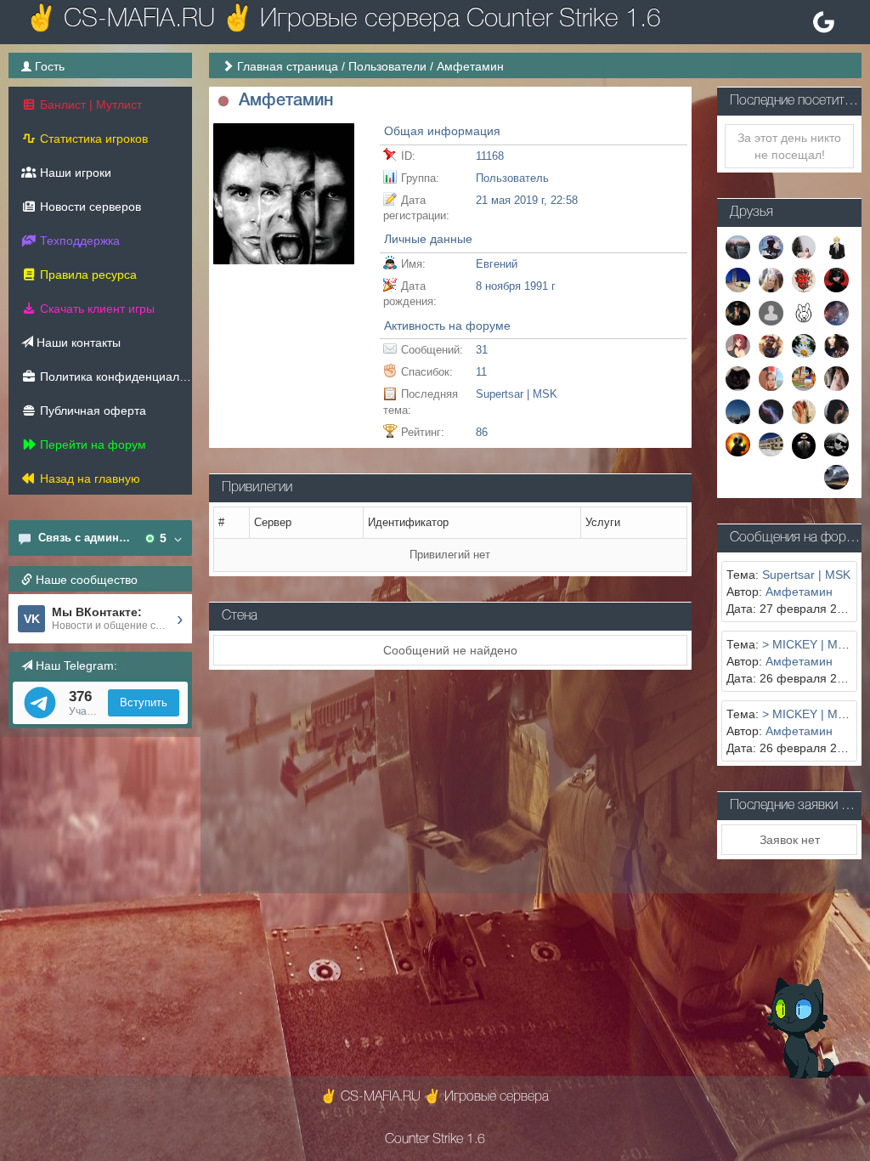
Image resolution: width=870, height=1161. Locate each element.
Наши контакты (77, 342)
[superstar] (738, 345)
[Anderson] (836, 246)
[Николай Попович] (836, 476)
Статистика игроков (92, 138)
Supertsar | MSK (516, 394)
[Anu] (771, 246)
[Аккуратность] (738, 377)
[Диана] (804, 377)
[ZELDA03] (771, 312)
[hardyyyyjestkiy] (804, 444)
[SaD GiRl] (836, 345)
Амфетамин (799, 591)
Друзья (751, 212)
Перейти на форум (91, 444)
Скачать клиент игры (96, 308)
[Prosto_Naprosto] (836, 443)
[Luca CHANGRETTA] (738, 312)
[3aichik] (804, 312)
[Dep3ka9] (738, 246)
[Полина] (804, 410)
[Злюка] (836, 410)
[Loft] (836, 312)
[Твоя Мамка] (804, 246)
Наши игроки (74, 172)
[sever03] (738, 279)
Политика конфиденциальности (114, 376)
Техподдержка (78, 240)
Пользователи (387, 66)
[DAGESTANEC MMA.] (738, 443)
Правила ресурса (87, 274)
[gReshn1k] (804, 279)
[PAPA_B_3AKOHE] (738, 410)
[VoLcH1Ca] (771, 377)
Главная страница (287, 66)
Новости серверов (89, 206)
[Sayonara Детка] (771, 345)
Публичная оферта (91, 410)
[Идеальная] (836, 377)
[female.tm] (836, 279)
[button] (223, 101)
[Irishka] (771, 410)
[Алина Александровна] (771, 279)
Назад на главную (88, 478)
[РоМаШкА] (804, 345)
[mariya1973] (771, 443)
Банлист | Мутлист (89, 104)
